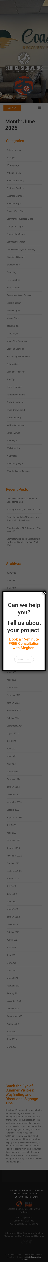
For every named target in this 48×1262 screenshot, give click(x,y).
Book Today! (24, 659)
